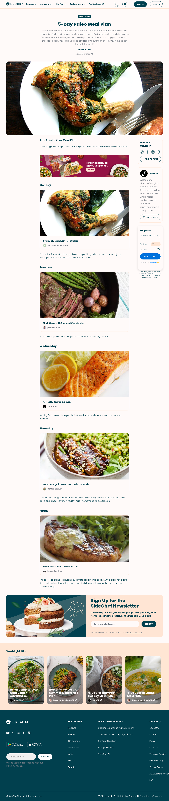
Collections (74, 741)
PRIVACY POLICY (134, 632)
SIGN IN (156, 4)
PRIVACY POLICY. (14, 766)
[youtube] (8, 733)
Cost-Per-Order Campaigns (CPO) (115, 734)
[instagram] (18, 733)
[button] (84, 405)
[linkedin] (29, 733)
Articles (71, 734)
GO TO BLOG (152, 217)
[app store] (35, 744)
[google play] (15, 744)
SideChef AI (104, 754)
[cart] (125, 4)
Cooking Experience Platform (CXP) (116, 727)
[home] (14, 4)
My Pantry (61, 4)
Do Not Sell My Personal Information (132, 796)
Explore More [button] (76, 4)
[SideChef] (17, 723)
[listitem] (25, 680)
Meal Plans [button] (45, 4)
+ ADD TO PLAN (150, 159)
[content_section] (84, 166)
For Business (95, 4)
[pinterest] (13, 733)
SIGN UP (140, 4)
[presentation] (160, 680)
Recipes (72, 727)
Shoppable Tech (106, 747)
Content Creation (107, 741)
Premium (72, 767)
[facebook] (23, 733)
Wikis (70, 754)
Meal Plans (73, 747)
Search (71, 760)
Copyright (157, 796)
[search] (116, 4)
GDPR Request (104, 796)
